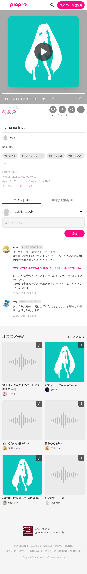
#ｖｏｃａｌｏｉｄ (32, 155)
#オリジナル (56, 155)
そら (15, 301)
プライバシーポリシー (16, 551)
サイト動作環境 (21, 546)
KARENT (62, 551)
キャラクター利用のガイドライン (46, 546)
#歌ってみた (75, 155)
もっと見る (74, 337)
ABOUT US (75, 551)
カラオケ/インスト (25, 186)
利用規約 (69, 546)
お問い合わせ (36, 551)
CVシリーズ (50, 551)
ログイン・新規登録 (71, 5)
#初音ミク (10, 155)
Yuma (16, 247)
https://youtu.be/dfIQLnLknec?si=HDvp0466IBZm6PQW (47, 268)
